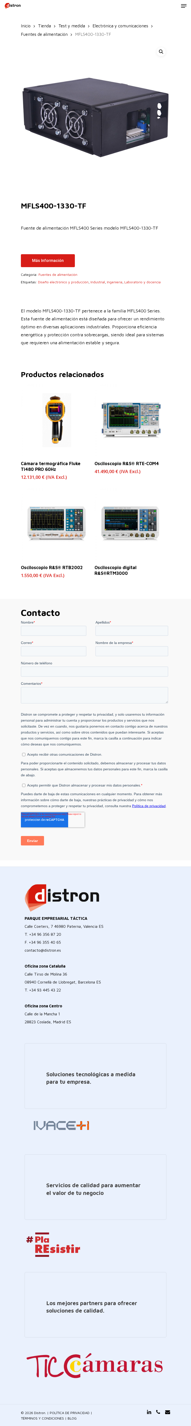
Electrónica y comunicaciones (120, 25)
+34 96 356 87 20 (45, 934)
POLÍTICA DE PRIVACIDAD (70, 1413)
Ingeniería (114, 282)
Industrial (98, 282)
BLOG (72, 1418)
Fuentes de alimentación (44, 34)
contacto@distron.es (43, 950)
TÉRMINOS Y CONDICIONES (42, 1418)
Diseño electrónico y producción (63, 282)
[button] (161, 51)
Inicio (26, 25)
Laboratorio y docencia (142, 282)
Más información (48, 260)
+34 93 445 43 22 (45, 990)
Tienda (44, 25)
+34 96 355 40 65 (45, 942)
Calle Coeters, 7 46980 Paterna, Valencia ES (64, 926)
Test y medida (71, 25)
